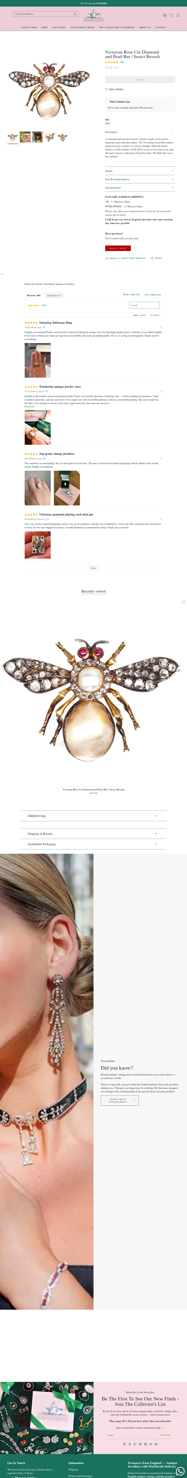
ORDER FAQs (37, 816)
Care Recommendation (117, 179)
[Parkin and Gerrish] (93, 15)
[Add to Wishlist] (183, 602)
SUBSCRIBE (165, 1435)
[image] (38, 360)
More (93, 568)
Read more (30, 406)
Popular (143, 315)
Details (109, 171)
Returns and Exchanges (80, 1476)
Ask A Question (152, 294)
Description (111, 132)
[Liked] (161, 327)
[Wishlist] (171, 15)
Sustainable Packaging (42, 844)
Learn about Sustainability (118, 1100)
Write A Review (131, 294)
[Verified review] (44, 327)
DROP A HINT (118, 248)
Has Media (155, 315)
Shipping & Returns (40, 834)
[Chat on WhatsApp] (180, 1471)
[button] (44, 27)
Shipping (73, 1469)
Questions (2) (54, 295)
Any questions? (113, 187)
